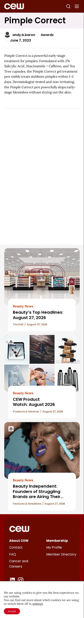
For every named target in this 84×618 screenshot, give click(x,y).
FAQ (12, 554)
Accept (12, 611)
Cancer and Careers (18, 564)
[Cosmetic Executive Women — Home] (14, 6)
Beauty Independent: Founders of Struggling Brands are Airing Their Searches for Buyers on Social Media (37, 496)
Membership (57, 540)
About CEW (19, 540)
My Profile (54, 547)
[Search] (68, 6)
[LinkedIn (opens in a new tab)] (12, 580)
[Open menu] (77, 6)
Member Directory (61, 554)
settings (37, 604)
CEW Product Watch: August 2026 (34, 401)
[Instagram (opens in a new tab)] (20, 580)
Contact (16, 547)
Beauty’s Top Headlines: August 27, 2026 (38, 314)
